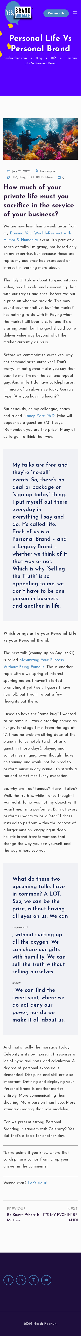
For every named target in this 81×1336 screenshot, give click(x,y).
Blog (22, 177)
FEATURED (35, 177)
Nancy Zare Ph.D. (39, 416)
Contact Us (56, 13)
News (49, 177)
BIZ (14, 177)
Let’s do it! (37, 1183)
